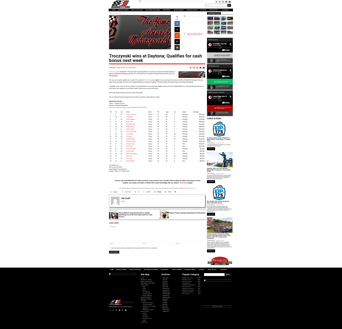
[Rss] (123, 310)
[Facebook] (216, 1)
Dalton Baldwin (130, 119)
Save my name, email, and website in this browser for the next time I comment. (134, 248)
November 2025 (166, 293)
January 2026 (166, 290)
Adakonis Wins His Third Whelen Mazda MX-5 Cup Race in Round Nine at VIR (219, 170)
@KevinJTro (146, 80)
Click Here (182, 183)
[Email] (177, 41)
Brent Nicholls (130, 161)
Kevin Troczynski (114, 71)
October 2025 (166, 295)
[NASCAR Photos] (229, 1)
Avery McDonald (131, 131)
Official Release (211, 143)
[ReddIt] (177, 35)
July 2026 (165, 279)
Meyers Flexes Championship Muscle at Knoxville (187, 213)
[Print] (177, 47)
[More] (175, 192)
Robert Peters (130, 129)
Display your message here (217, 306)
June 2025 (165, 302)
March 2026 (165, 286)
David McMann (130, 139)
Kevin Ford (129, 146)
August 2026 (166, 277)
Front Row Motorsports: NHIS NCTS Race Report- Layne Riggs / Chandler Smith (218, 139)
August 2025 (166, 299)
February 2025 (166, 309)
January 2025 (166, 311)
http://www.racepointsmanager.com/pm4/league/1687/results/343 (128, 107)
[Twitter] (219, 1)
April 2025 (165, 306)
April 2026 (165, 285)
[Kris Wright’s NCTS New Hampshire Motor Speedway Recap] (220, 192)
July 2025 (165, 300)
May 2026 (165, 283)
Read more (211, 148)
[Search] (229, 5)
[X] (177, 29)
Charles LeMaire (131, 141)
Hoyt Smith (129, 121)
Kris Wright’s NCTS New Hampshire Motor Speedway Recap (218, 202)
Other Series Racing (115, 13)
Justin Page (129, 134)
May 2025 (165, 304)
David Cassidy (130, 124)
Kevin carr (129, 156)
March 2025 (165, 308)
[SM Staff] (115, 201)
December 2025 (166, 292)
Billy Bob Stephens (131, 153)
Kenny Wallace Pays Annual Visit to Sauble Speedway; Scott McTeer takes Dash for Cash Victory (135, 215)
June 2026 (165, 281)
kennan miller (130, 151)
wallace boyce (130, 126)
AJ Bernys (129, 136)
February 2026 (166, 288)
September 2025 (166, 297)
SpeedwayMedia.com (190, 188)
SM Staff (113, 67)
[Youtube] (226, 1)
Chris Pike (129, 158)
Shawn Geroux (130, 144)
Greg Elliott (129, 117)
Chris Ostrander (131, 148)
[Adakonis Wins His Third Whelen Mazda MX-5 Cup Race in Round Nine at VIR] (220, 159)
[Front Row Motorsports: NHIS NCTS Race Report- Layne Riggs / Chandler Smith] (220, 129)
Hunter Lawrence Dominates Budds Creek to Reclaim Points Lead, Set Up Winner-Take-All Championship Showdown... (219, 236)
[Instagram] (223, 1)
